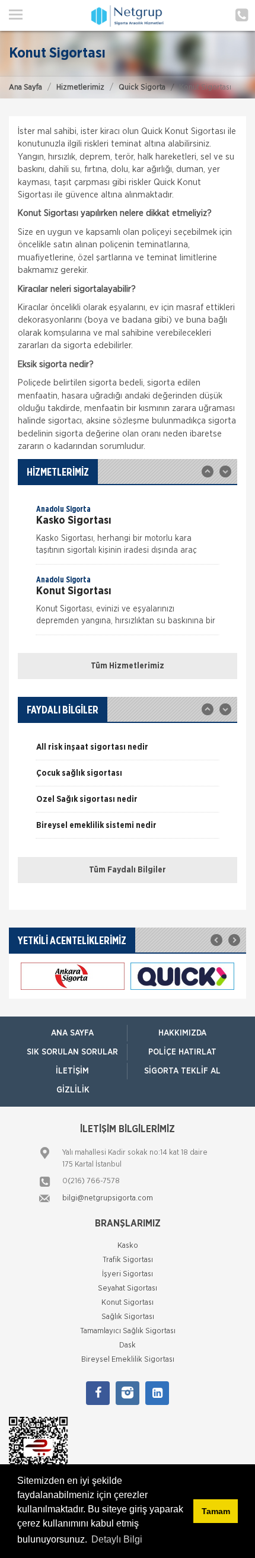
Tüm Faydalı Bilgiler (127, 870)
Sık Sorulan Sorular (72, 1052)
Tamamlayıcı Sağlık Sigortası (128, 1331)
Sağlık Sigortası (127, 1317)
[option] (127, 534)
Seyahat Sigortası (127, 1288)
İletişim (72, 1071)
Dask (127, 1345)
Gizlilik (73, 1090)
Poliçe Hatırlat (182, 1052)
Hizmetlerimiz (80, 87)
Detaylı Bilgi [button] (116, 1539)
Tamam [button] (216, 1511)
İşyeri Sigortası (127, 1274)
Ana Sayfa (25, 87)
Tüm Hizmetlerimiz (127, 666)
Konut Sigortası (127, 1303)
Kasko (127, 1246)
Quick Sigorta (142, 87)
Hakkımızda (182, 1033)
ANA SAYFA (72, 1033)
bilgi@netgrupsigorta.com (107, 1198)
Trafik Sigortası (128, 1260)
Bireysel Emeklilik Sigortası (127, 1359)
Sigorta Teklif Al (182, 1071)
